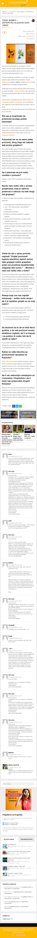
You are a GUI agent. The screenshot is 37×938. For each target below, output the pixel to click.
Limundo (31, 846)
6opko (10, 563)
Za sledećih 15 (12, 844)
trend (28, 36)
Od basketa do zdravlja (9, 416)
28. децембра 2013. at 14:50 (15, 650)
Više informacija (20, 935)
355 (18, 854)
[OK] (35, 932)
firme (21, 36)
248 (18, 863)
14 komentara (31, 38)
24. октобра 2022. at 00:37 (14, 754)
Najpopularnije (9, 839)
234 (9, 869)
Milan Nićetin (8, 27)
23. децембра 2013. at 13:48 (15, 456)
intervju (24, 36)
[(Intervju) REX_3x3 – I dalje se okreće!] (29, 429)
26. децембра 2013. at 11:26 (15, 601)
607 (11, 847)
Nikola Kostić (13, 765)
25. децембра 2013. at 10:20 (15, 537)
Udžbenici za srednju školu (11, 824)
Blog (9, 876)
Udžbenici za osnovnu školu (11, 823)
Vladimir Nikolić (13, 846)
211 (14, 876)
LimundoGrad (12, 11)
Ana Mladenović (13, 861)
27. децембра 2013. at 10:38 (15, 627)
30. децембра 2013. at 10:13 (15, 677)
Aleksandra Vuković (14, 875)
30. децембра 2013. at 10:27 (15, 696)
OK (13, 935)
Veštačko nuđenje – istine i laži (16, 866)
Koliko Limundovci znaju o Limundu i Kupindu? (28, 416)
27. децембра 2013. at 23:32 (15, 638)
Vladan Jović (13, 853)
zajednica (32, 36)
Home (5, 11)
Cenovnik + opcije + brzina (15, 873)
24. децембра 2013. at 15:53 (15, 473)
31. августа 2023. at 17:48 (14, 767)
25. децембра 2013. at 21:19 (15, 565)
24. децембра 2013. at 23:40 (15, 523)
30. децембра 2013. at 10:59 (15, 722)
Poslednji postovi (27, 839)
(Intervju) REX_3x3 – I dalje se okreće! (29, 436)
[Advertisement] (18, 799)
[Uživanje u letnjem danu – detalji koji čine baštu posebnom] (18, 429)
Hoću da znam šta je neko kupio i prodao (19, 851)
